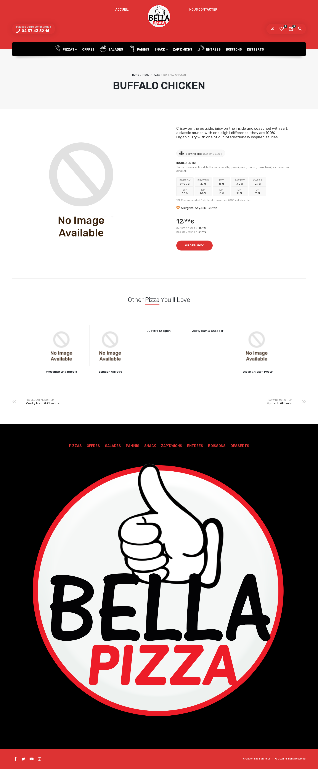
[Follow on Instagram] (39, 759)
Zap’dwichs (182, 49)
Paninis (142, 49)
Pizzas (68, 49)
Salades (115, 49)
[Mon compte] (272, 29)
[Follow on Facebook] (15, 759)
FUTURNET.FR (266, 759)
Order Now (194, 245)
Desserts (255, 49)
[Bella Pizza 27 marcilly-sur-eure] (159, 16)
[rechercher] (300, 29)
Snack (159, 49)
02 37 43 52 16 (35, 31)
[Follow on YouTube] (31, 759)
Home (135, 74)
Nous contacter (203, 9)
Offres (88, 49)
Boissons (234, 49)
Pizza (156, 74)
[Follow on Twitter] (23, 759)
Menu (146, 74)
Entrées (213, 49)
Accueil (122, 9)
